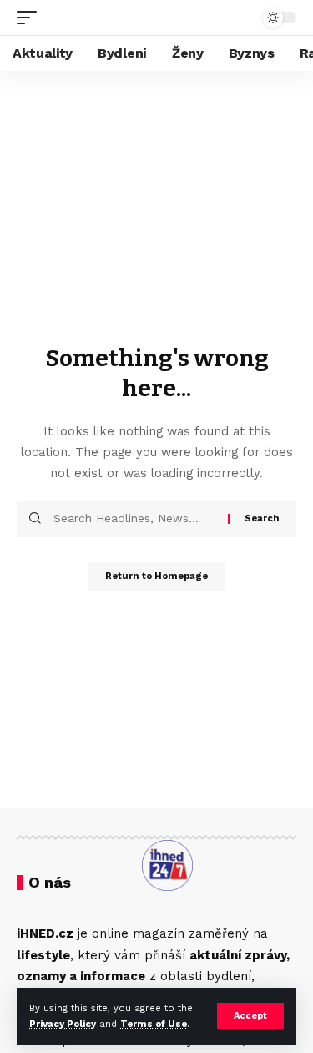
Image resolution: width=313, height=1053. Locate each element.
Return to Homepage (156, 576)
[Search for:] (134, 519)
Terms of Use (153, 1024)
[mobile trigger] (31, 17)
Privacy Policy (62, 1024)
